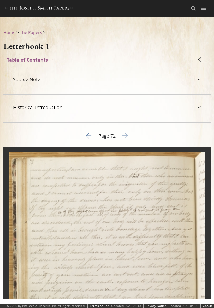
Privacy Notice (156, 306)
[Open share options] (199, 60)
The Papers (31, 32)
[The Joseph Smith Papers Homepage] (39, 9)
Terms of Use (99, 306)
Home (9, 32)
